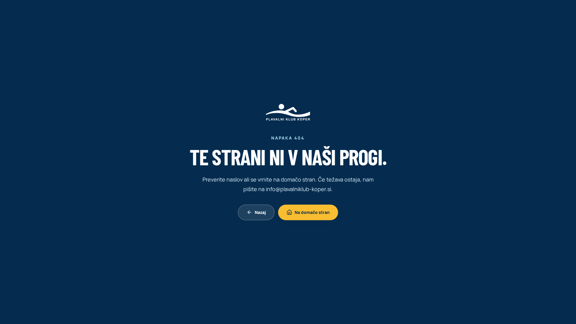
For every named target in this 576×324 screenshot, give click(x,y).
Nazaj (260, 212)
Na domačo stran (312, 212)
